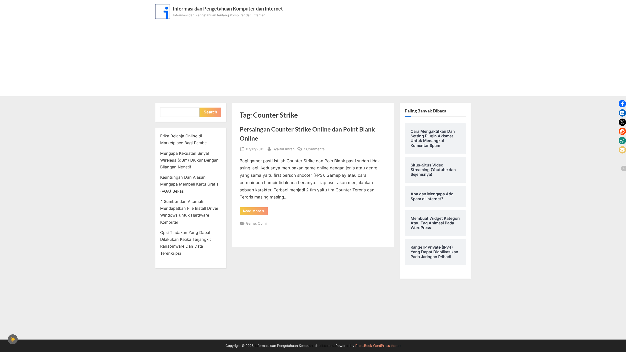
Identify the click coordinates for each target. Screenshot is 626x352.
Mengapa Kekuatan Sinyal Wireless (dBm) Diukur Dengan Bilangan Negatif (189, 160)
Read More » (255, 212)
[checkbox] (13, 339)
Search (210, 112)
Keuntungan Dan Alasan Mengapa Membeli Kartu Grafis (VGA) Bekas (189, 184)
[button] (622, 103)
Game (251, 223)
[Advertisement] (313, 55)
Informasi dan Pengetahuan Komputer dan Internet (228, 8)
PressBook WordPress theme (378, 346)
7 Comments (314, 149)
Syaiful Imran (284, 149)
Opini (262, 223)
